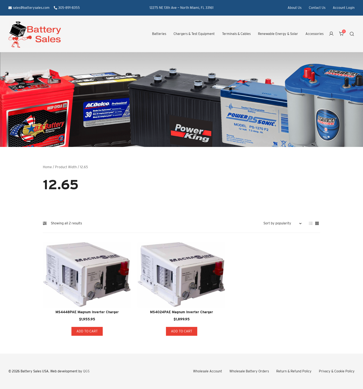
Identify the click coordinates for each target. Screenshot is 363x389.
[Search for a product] (352, 34)
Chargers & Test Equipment (194, 34)
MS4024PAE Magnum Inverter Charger (181, 312)
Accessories (314, 34)
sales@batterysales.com (31, 8)
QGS (86, 371)
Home (47, 167)
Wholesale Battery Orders (249, 371)
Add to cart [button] (87, 331)
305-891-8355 (69, 8)
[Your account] (331, 34)
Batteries (159, 34)
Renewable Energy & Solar (278, 34)
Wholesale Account (207, 371)
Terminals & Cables (236, 34)
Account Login (344, 8)
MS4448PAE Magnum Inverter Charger (87, 312)
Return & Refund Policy (294, 371)
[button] (46, 223)
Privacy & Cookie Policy (337, 371)
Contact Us (317, 8)
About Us (294, 8)
